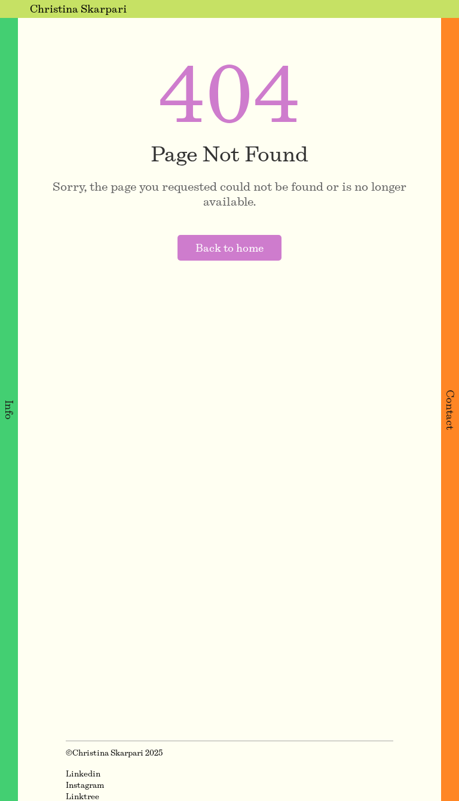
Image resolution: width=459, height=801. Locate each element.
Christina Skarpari (78, 8)
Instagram (85, 785)
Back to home (229, 247)
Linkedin (83, 773)
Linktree (82, 796)
